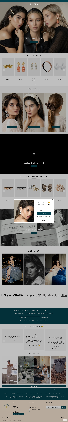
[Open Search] (62, 4)
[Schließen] (53, 200)
